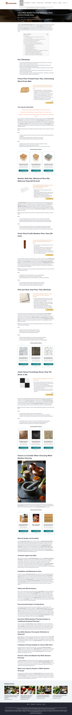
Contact (43, 704)
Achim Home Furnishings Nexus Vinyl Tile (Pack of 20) (32, 42)
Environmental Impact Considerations (31, 49)
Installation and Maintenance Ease (31, 47)
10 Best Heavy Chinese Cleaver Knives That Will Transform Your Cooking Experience (11, 696)
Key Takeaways (26, 35)
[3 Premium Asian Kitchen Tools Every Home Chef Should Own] (60, 690)
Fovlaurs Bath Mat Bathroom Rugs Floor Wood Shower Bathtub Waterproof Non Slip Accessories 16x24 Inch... (43, 186)
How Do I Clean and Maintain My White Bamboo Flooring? (34, 53)
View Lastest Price (50, 102)
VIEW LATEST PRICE (23, 170)
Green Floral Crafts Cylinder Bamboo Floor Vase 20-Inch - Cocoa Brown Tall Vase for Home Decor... (43, 242)
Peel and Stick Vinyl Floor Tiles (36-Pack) (30, 41)
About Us (28, 704)
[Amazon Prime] (52, 392)
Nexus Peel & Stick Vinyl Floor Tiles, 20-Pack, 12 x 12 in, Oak (48, 525)
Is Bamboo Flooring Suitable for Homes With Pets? (33, 52)
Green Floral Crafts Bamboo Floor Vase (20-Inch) (32, 40)
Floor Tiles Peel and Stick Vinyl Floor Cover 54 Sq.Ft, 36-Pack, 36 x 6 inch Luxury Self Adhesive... (42, 295)
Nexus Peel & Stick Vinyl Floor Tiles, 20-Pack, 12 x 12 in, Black (43, 379)
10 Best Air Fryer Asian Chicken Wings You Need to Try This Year (36, 109)
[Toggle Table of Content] (47, 34)
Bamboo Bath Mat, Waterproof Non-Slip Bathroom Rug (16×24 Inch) (34, 39)
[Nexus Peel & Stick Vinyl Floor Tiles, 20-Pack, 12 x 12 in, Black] (25, 383)
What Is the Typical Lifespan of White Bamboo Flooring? (34, 54)
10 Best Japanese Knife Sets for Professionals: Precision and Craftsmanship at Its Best (26, 696)
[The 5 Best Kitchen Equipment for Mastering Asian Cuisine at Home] (44, 690)
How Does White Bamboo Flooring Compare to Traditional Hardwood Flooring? (37, 50)
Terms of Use (33, 704)
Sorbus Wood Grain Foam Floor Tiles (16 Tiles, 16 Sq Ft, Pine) (36, 165)
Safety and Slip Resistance (30, 48)
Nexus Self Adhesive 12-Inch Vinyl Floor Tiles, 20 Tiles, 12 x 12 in (23, 358)
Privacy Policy (38, 704)
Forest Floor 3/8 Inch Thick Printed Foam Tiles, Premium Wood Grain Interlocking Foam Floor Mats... (42, 87)
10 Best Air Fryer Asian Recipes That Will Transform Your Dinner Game (36, 112)
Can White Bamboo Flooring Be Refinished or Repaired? (34, 51)
